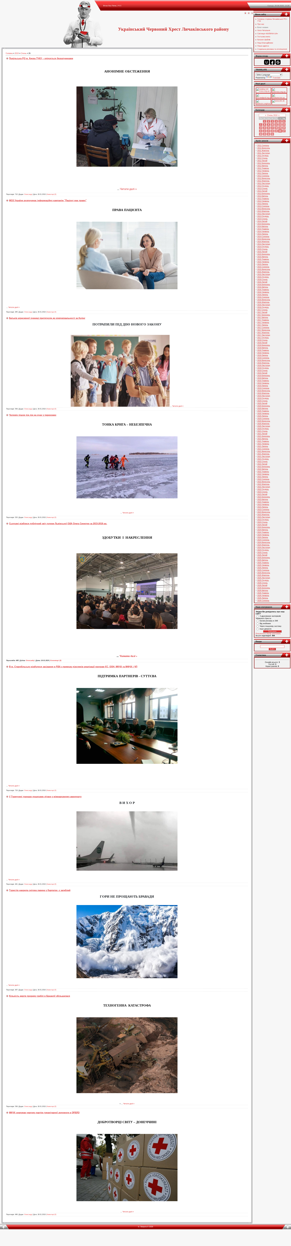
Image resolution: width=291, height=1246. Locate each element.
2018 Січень (262, 340)
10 (272, 125)
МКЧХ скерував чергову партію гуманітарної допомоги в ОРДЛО (44, 1112)
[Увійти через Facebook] (272, 62)
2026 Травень (263, 593)
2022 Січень (262, 461)
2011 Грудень (263, 156)
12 (280, 125)
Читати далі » (128, 189)
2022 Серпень (263, 479)
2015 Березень (263, 254)
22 (265, 131)
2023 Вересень (263, 512)
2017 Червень (263, 322)
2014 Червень (263, 231)
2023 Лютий (262, 494)
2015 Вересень (263, 269)
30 (268, 134)
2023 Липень (262, 507)
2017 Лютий (262, 312)
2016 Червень (263, 292)
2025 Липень (262, 568)
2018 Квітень (262, 348)
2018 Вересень (263, 360)
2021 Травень (263, 441)
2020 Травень (263, 411)
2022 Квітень (262, 469)
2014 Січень (262, 219)
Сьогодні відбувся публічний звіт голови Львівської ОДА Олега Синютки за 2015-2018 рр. (58, 523)
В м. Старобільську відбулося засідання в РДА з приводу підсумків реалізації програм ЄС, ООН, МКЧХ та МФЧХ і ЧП (73, 666)
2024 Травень (263, 532)
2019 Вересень (263, 391)
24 (272, 131)
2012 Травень (263, 168)
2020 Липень (262, 416)
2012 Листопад (263, 183)
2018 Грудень (263, 368)
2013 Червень (263, 201)
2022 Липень (262, 477)
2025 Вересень (263, 573)
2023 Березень (263, 497)
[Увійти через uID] (266, 62)
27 (284, 131)
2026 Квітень (262, 590)
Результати (260, 634)
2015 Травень (263, 259)
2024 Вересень (263, 542)
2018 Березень (263, 345)
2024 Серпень (263, 540)
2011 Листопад (263, 153)
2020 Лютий (262, 403)
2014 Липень (262, 234)
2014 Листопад (263, 244)
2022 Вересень (263, 482)
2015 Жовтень (263, 272)
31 (272, 134)
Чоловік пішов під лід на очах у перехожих (32, 415)
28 (261, 134)
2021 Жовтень (263, 454)
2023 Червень (263, 504)
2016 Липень (262, 295)
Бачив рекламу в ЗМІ (269, 621)
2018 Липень (262, 355)
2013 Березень (263, 193)
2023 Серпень (263, 509)
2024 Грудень (263, 550)
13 (284, 125)
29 (265, 134)
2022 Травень (263, 472)
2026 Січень (262, 583)
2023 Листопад (263, 517)
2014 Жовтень (263, 242)
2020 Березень (263, 406)
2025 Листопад (263, 578)
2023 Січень (262, 492)
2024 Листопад (263, 547)
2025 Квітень (262, 560)
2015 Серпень (263, 267)
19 (280, 128)
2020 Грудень (263, 429)
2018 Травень (263, 350)
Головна (9, 53)
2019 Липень (262, 386)
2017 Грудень (263, 338)
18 (276, 128)
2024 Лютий (262, 525)
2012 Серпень (263, 176)
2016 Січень (262, 279)
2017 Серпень (263, 327)
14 (261, 128)
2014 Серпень (263, 236)
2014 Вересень (263, 239)
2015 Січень (262, 249)
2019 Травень (263, 381)
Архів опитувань (274, 634)
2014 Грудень (263, 247)
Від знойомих (265, 623)
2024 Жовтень (263, 545)
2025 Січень (262, 552)
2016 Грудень (263, 307)
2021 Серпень (263, 449)
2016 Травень (263, 290)
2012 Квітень (262, 166)
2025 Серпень (263, 570)
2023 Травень (263, 502)
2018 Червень (263, 353)
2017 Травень (263, 320)
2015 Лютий (262, 252)
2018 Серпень (263, 358)
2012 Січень (262, 158)
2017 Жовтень (263, 333)
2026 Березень (263, 588)
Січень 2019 (272, 115)
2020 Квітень (262, 408)
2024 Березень (263, 527)
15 (265, 128)
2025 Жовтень (263, 575)
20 (284, 128)
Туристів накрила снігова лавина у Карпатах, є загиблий (39, 890)
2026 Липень (262, 598)
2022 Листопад (263, 487)
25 (276, 131)
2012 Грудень (263, 186)
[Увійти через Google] (278, 62)
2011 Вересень (263, 148)
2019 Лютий (262, 373)
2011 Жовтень (263, 150)
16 (268, 128)
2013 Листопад (263, 214)
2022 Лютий (262, 464)
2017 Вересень (263, 330)
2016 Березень (263, 284)
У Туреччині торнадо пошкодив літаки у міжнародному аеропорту (45, 796)
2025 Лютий (262, 555)
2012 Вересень (263, 178)
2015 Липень (262, 264)
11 (276, 125)
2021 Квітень (262, 439)
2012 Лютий (262, 161)
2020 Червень (263, 413)
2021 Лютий (262, 434)
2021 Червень (263, 444)
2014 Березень (263, 224)
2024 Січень (262, 522)
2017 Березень (263, 315)
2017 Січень (262, 310)
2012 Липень (262, 173)
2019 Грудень (263, 398)
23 (268, 131)
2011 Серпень (263, 145)
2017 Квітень (262, 317)
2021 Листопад (263, 456)
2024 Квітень (262, 530)
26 (280, 131)
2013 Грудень (263, 216)
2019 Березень (263, 375)
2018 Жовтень (263, 363)
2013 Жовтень (263, 211)
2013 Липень (262, 204)
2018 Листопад (263, 365)
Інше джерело (265, 629)
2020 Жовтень (263, 424)
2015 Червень (263, 262)
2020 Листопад (263, 426)
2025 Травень (263, 563)
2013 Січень (262, 188)
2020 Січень (262, 401)
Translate (276, 78)
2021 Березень (263, 436)
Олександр (28, 194)
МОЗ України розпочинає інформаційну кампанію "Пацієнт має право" (48, 200)
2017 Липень (262, 325)
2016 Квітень (262, 287)
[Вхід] (252, 13)
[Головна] (245, 13)
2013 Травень (263, 199)
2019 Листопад (263, 396)
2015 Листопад (263, 274)
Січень (23, 53)
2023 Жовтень (263, 515)
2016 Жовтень (263, 302)
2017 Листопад (263, 335)
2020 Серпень (263, 418)
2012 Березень (263, 163)
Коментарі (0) (51, 194)
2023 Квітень (262, 499)
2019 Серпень (263, 388)
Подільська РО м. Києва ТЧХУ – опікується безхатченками (41, 58)
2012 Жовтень (263, 181)
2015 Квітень (262, 257)
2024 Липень (262, 537)
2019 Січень (262, 370)
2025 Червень (263, 565)
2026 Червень (263, 595)
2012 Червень (263, 171)
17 (272, 128)
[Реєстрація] (249, 13)
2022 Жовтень (263, 484)
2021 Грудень (263, 459)
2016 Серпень (263, 297)
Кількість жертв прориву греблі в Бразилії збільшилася (39, 996)
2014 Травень (263, 229)
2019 (17, 53)
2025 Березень (263, 558)
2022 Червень (263, 474)
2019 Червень (263, 383)
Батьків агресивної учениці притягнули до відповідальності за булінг (47, 318)
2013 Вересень (263, 209)
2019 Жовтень (263, 393)
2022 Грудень (263, 489)
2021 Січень (262, 431)
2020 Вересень (263, 421)
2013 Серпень (263, 206)
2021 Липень (262, 446)
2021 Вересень (263, 451)
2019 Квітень (262, 378)
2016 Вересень (263, 300)
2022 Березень (263, 467)
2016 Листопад (263, 305)
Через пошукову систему (270, 626)
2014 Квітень (262, 226)
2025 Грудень (263, 580)
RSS (119, 6)
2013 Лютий (262, 191)
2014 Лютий (262, 221)
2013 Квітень (262, 196)
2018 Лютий (262, 343)
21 (261, 131)
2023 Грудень (263, 520)
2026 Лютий (262, 585)
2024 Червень (263, 535)
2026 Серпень (263, 600)
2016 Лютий (262, 282)
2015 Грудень (263, 277)
